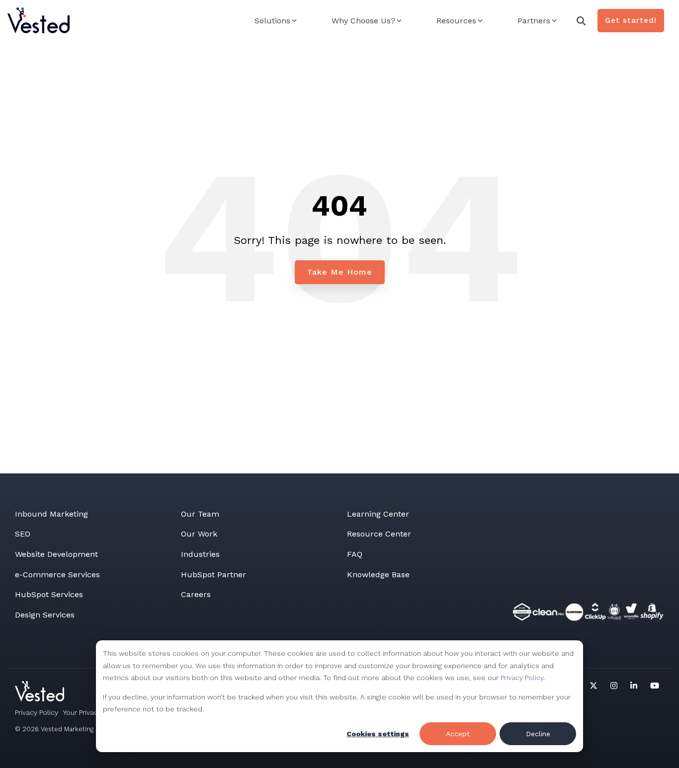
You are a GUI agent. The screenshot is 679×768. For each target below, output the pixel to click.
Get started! (631, 20)
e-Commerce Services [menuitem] (57, 574)
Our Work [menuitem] (199, 533)
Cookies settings (377, 734)
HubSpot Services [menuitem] (49, 594)
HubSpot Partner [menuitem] (213, 574)
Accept (458, 734)
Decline (538, 734)
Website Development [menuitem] (56, 554)
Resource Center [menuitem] (379, 533)
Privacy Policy (522, 678)
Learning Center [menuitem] (378, 514)
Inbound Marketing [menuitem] (51, 514)
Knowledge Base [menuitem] (378, 574)
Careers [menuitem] (196, 594)
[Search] (581, 20)
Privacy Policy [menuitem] (36, 712)
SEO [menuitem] (22, 533)
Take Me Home (339, 272)
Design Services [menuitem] (45, 614)
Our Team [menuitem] (200, 514)
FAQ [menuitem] (354, 554)
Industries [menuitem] (200, 554)
